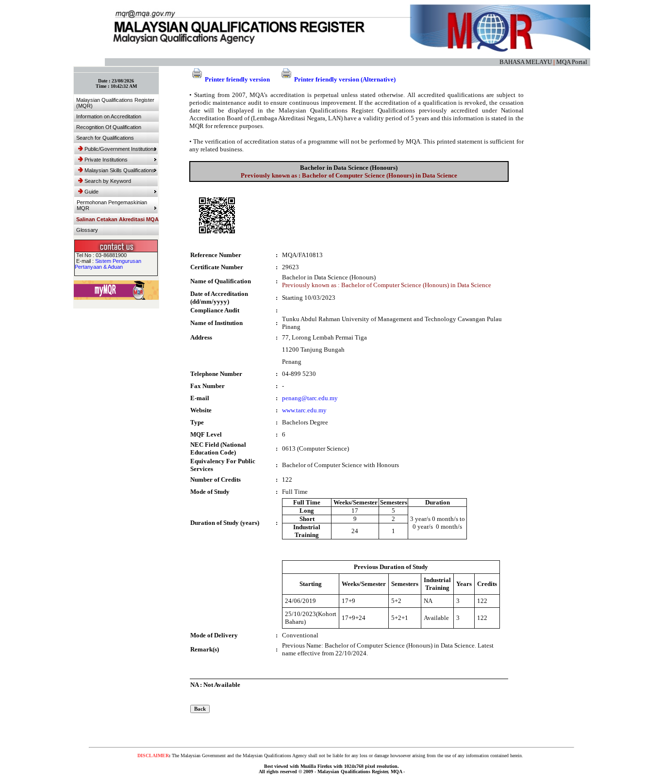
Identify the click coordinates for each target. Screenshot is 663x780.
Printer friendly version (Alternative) (345, 79)
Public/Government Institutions (120, 149)
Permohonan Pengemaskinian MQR (112, 205)
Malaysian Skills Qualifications (119, 170)
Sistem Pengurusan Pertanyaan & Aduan (108, 264)
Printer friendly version (237, 79)
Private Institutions (106, 159)
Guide (91, 192)
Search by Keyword (107, 181)
